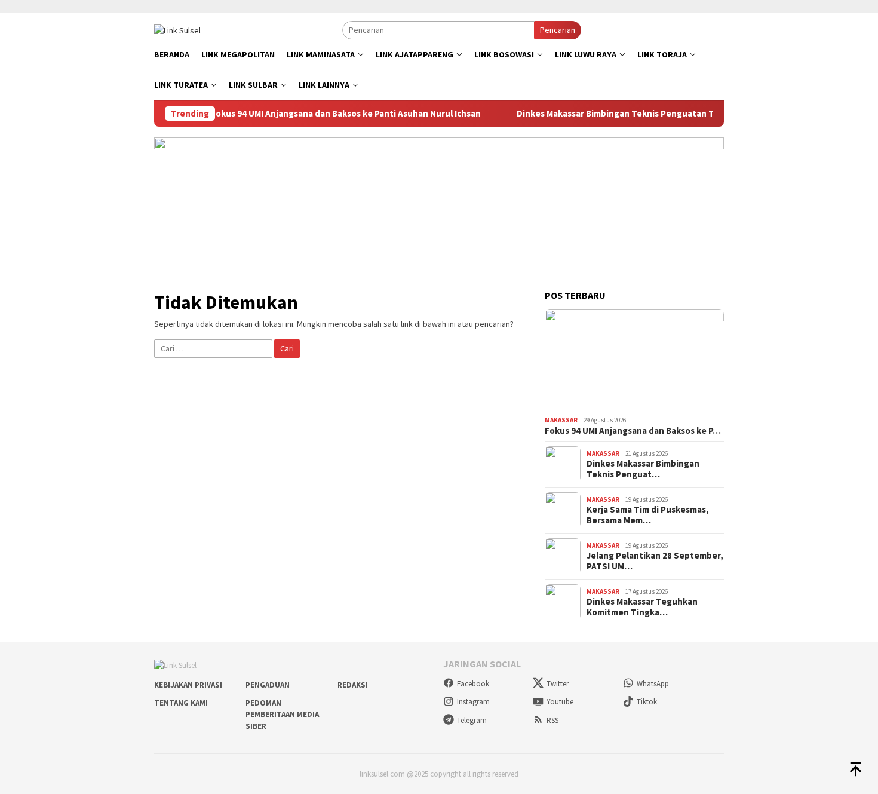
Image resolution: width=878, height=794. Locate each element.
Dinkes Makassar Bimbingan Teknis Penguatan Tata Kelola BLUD (643, 113)
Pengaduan (267, 685)
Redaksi (352, 685)
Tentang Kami (181, 703)
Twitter (558, 684)
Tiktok (647, 702)
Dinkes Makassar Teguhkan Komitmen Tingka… (642, 607)
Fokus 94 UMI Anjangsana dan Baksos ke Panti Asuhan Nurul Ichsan (342, 113)
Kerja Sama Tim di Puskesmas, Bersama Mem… (648, 515)
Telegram (472, 720)
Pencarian (557, 29)
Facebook (473, 684)
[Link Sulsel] (177, 29)
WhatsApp (653, 684)
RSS (552, 720)
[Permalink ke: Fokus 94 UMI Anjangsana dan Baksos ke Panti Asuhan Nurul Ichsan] (634, 360)
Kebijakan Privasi (188, 685)
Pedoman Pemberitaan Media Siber (282, 714)
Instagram (473, 702)
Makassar (561, 420)
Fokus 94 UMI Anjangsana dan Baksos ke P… (633, 430)
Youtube (560, 702)
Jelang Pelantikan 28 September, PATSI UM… (655, 561)
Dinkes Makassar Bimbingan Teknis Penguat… (643, 469)
